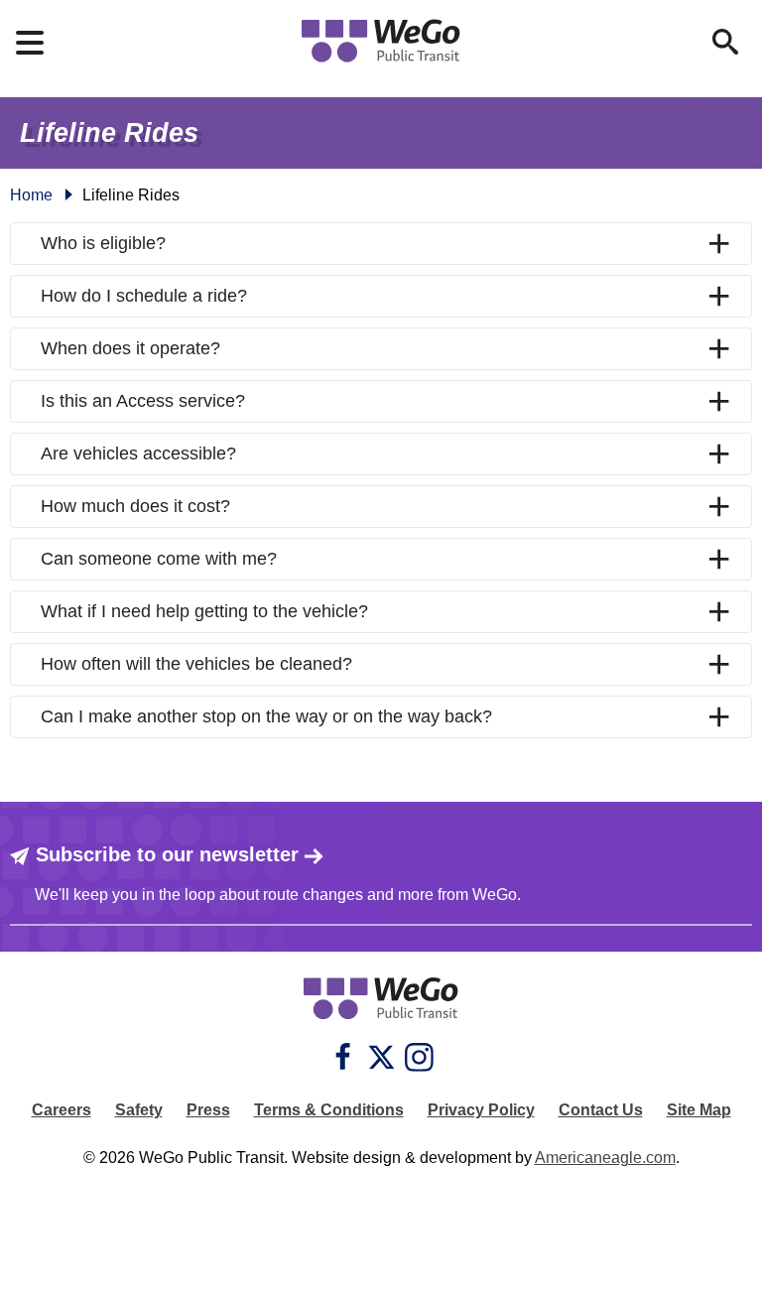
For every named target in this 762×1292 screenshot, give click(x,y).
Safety (139, 1109)
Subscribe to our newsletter (167, 854)
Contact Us (601, 1109)
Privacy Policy (481, 1109)
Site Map (699, 1109)
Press (208, 1109)
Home (31, 195)
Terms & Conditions (329, 1109)
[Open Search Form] (725, 42)
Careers (61, 1109)
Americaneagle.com (605, 1157)
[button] (381, 243)
